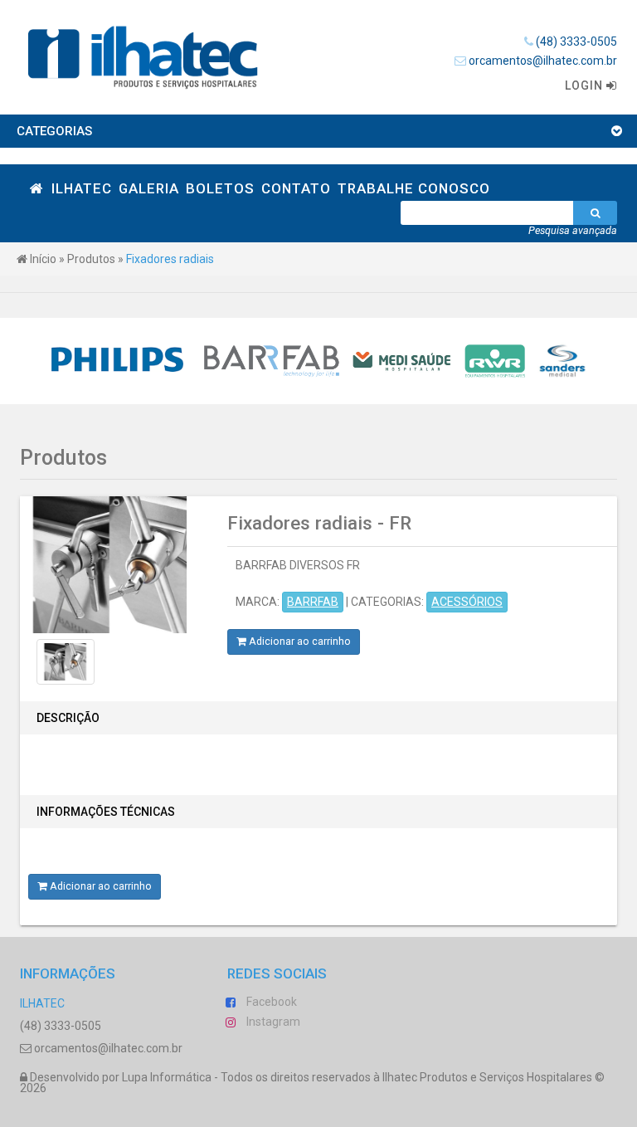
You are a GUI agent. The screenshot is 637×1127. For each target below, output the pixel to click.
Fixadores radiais (170, 259)
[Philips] (118, 361)
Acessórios (467, 601)
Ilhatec (42, 1003)
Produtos (91, 259)
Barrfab (312, 601)
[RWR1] (495, 361)
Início (41, 259)
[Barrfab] (271, 361)
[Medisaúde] (402, 361)
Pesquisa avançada (572, 230)
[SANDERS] (561, 361)
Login (585, 85)
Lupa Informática (167, 1077)
